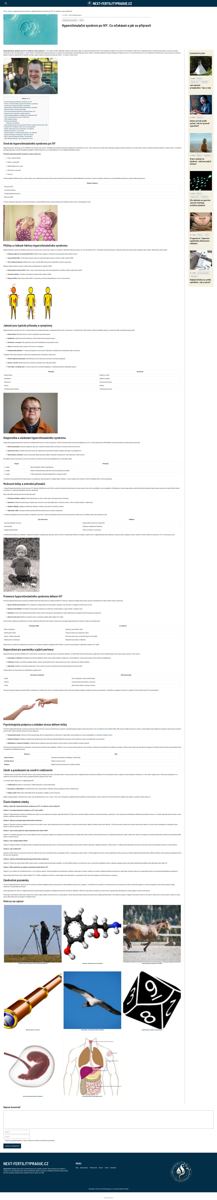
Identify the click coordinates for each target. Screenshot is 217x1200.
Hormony (199, 235)
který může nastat (40, 148)
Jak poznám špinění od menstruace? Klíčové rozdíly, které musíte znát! (25, 125)
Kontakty (113, 1168)
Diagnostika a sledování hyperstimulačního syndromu (20, 107)
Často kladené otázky (10, 119)
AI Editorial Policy (108, 1198)
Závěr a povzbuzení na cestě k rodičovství (16, 117)
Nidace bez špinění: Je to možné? (14, 130)
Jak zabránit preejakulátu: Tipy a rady (200, 86)
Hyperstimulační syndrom (21, 11)
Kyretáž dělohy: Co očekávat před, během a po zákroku (20, 132)
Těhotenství (200, 117)
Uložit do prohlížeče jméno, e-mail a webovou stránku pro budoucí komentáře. (30, 1140)
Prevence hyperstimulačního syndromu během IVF (19, 111)
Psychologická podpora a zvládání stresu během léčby (20, 115)
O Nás (106, 1168)
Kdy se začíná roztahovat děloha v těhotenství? (18, 136)
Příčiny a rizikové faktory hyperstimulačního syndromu (21, 103)
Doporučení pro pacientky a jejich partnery (17, 113)
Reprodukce (205, 82)
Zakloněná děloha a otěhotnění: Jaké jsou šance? (18, 134)
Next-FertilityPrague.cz (112, 3)
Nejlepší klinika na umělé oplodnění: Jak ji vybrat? (200, 280)
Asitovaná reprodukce (203, 273)
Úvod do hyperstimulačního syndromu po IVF (18, 102)
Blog (77, 1168)
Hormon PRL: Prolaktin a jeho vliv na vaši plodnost (19, 127)
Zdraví (10, 11)
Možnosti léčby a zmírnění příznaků (15, 109)
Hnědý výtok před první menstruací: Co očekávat (19, 129)
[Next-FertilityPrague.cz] (89, 3)
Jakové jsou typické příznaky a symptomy (17, 105)
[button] (6, 3)
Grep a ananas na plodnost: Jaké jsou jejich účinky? (200, 161)
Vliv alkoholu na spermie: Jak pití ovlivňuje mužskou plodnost (200, 202)
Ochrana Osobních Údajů (120, 1189)
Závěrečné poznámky (10, 121)
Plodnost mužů (195, 82)
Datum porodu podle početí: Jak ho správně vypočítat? (199, 123)
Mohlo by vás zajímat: (12, 123)
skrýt (28, 98)
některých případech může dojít (34, 350)
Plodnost (199, 78)
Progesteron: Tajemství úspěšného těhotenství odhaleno (200, 241)
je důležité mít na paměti (57, 729)
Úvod (5, 11)
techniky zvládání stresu (104, 735)
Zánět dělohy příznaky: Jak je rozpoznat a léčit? (18, 138)
